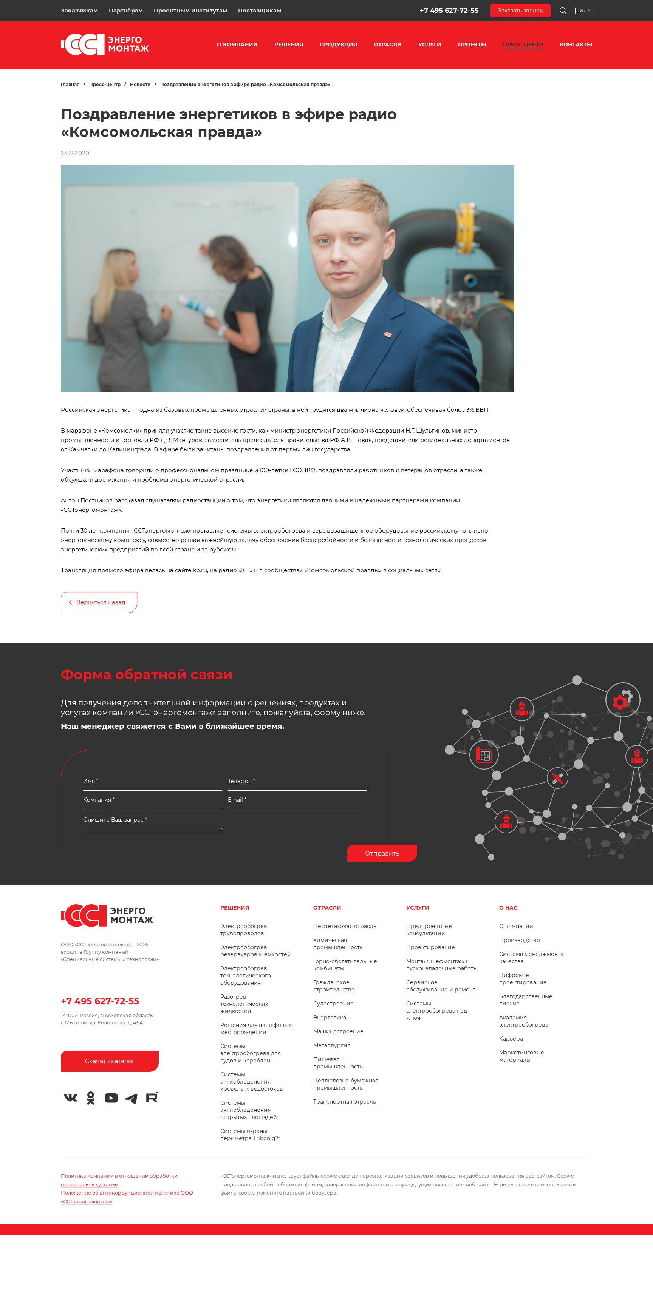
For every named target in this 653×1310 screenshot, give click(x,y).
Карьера (511, 1038)
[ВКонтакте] (70, 1098)
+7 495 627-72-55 (449, 10)
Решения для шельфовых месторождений (255, 1029)
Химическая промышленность (338, 944)
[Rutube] (151, 1097)
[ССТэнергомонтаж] (105, 53)
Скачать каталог (110, 1061)
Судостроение (333, 1003)
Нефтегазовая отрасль (344, 926)
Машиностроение (338, 1031)
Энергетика (329, 1017)
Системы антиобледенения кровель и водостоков (251, 1081)
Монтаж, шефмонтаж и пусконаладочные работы (442, 965)
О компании (516, 926)
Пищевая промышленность (338, 1063)
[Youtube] (111, 1098)
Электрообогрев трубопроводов (243, 930)
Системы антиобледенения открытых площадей (248, 1110)
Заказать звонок (520, 10)
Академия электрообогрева (523, 1021)
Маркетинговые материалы (521, 1056)
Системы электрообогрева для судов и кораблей (250, 1053)
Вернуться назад (100, 602)
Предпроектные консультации (429, 930)
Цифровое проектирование (523, 979)
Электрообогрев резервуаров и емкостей (255, 951)
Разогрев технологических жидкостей (244, 1003)
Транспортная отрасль (344, 1101)
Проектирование (430, 947)
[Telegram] (131, 1098)
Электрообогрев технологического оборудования (245, 975)
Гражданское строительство (334, 986)
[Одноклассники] (90, 1098)
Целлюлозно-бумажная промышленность (345, 1084)
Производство (519, 940)
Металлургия (331, 1045)
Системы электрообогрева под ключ (436, 1010)
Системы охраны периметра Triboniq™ (250, 1135)
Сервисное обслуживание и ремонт (440, 986)
